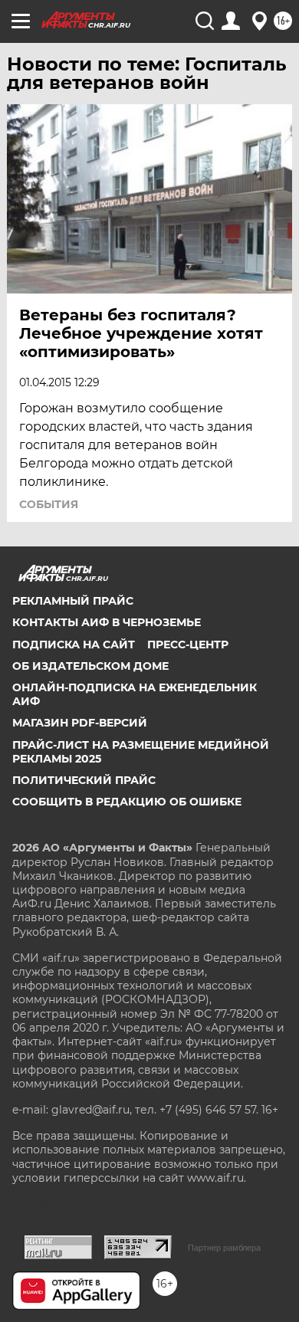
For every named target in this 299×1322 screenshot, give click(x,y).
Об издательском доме (90, 666)
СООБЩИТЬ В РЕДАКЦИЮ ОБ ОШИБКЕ (127, 802)
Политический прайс (84, 780)
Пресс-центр (187, 644)
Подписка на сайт (73, 644)
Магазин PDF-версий (79, 723)
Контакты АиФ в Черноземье (106, 622)
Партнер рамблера (224, 1247)
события (48, 504)
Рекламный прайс (72, 601)
